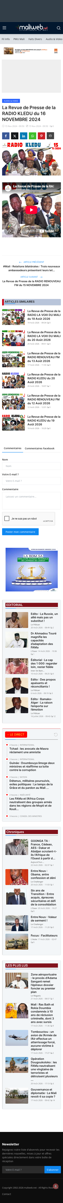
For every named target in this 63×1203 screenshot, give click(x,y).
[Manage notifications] (55, 1186)
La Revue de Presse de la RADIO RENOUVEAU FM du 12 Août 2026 (43, 399)
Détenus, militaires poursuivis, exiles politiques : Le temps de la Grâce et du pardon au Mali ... (31, 784)
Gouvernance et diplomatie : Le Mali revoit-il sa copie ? (44, 1093)
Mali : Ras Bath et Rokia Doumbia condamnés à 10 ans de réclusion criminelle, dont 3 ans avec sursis (42, 1013)
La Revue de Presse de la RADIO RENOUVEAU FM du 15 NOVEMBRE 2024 (31, 283)
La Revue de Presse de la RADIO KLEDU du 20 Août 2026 (43, 378)
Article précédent (33, 262)
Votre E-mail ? (10, 474)
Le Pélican (35, 624)
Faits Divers (35, 39)
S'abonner (53, 1169)
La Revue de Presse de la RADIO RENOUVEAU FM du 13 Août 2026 (43, 357)
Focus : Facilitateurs (44, 935)
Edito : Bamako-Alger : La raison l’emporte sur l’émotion (41, 704)
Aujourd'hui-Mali (38, 862)
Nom (5, 459)
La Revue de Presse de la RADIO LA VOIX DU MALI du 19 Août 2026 (44, 314)
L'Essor (34, 651)
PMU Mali (19, 39)
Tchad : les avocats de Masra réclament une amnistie (28, 750)
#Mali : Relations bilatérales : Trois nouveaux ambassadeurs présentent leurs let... (31, 268)
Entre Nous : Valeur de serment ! (44, 918)
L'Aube (34, 939)
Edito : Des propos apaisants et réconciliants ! (43, 683)
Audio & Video (54, 39)
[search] (58, 28)
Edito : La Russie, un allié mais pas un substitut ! (44, 617)
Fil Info (6, 39)
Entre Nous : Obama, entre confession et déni (43, 874)
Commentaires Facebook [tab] (39, 448)
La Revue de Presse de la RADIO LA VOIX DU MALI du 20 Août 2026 (44, 336)
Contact (6, 1194)
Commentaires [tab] (12, 448)
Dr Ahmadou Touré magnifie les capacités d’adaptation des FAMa (43, 640)
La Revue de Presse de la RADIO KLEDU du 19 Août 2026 (43, 420)
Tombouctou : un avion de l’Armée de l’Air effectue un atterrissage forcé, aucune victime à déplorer (44, 1040)
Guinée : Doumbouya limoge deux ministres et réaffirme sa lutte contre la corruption (32, 766)
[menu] (4, 28)
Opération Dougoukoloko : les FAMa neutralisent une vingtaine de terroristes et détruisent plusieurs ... (44, 1069)
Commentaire (10, 489)
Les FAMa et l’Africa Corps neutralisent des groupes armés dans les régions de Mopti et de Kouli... (30, 804)
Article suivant (29, 276)
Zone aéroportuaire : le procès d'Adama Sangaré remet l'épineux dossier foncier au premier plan (44, 983)
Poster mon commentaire (20, 531)
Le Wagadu (36, 995)
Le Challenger (37, 881)
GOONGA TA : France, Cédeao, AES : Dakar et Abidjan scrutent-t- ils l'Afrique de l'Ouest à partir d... (44, 849)
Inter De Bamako (38, 670)
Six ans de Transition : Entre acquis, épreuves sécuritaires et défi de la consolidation (43, 897)
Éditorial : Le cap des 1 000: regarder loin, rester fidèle (44, 663)
